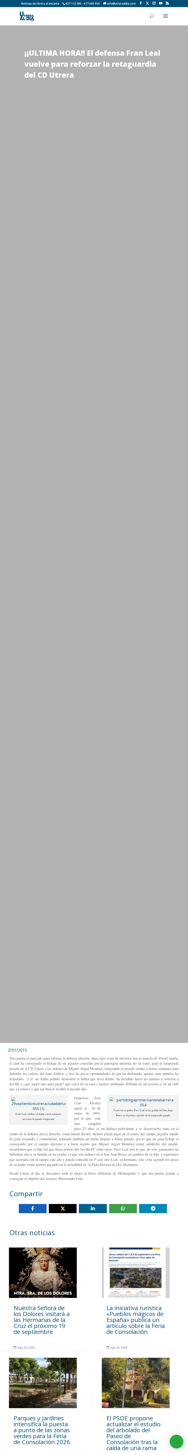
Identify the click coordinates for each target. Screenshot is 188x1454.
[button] (176, 1442)
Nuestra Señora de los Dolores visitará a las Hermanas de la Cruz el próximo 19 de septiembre (43, 1299)
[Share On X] (63, 1208)
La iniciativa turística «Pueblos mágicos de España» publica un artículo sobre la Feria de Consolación (136, 1299)
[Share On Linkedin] (93, 1208)
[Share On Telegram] (153, 1208)
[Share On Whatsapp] (123, 1208)
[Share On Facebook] (33, 1208)
